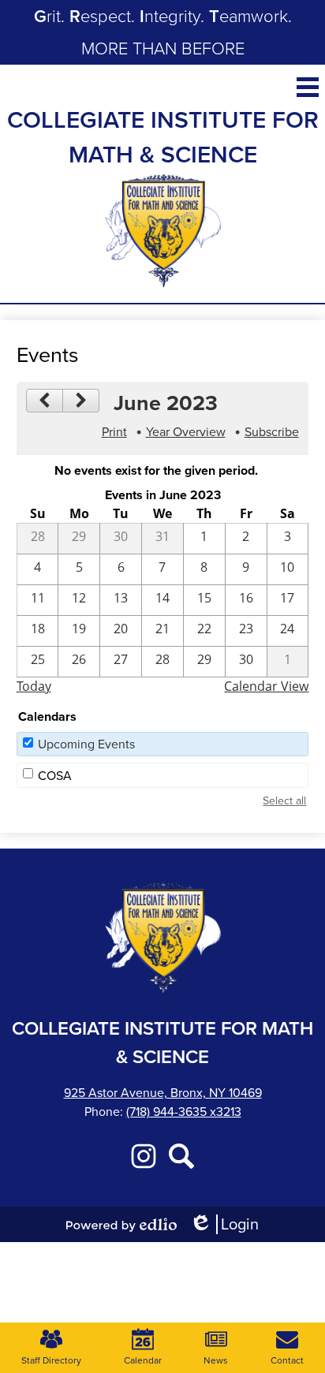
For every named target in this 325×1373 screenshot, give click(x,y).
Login (224, 1224)
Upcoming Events (86, 744)
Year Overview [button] (186, 432)
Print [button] (114, 432)
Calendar (143, 1360)
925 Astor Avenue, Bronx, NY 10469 (163, 1093)
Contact (287, 1360)
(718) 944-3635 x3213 (183, 1112)
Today (34, 686)
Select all (284, 801)
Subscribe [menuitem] (272, 432)
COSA (55, 776)
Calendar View (266, 686)
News (216, 1360)
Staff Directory (51, 1360)
